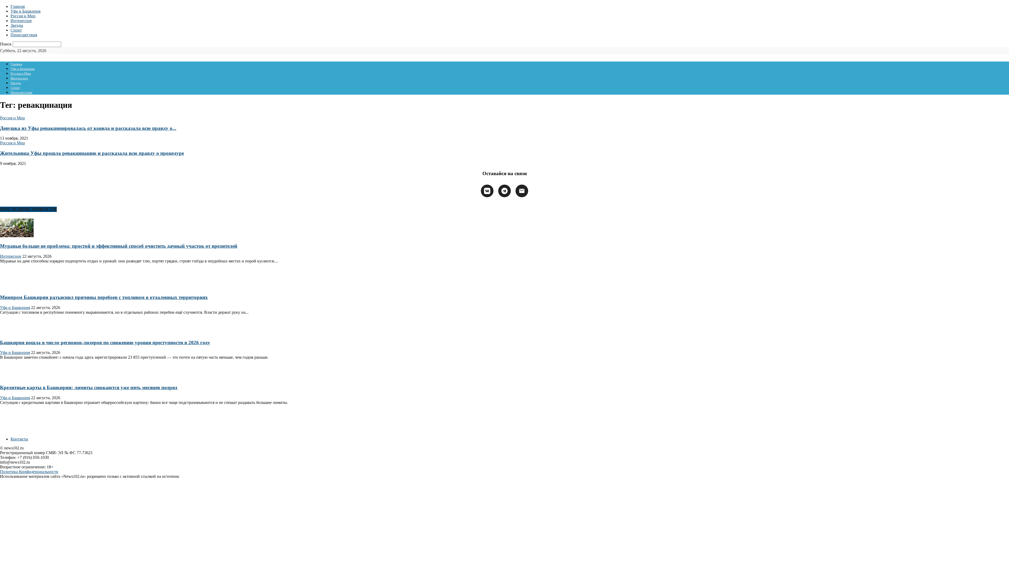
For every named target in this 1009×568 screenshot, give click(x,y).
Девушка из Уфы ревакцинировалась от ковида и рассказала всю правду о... (88, 128)
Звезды (17, 25)
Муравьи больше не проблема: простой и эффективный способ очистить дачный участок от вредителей (118, 246)
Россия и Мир (23, 16)
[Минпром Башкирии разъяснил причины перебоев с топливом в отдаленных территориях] (17, 287)
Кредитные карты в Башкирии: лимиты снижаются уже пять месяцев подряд (88, 387)
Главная (18, 6)
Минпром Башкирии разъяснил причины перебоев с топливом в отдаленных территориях (104, 297)
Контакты (19, 439)
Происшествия (24, 35)
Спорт (16, 30)
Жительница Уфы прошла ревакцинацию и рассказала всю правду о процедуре (92, 153)
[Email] (522, 191)
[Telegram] (504, 191)
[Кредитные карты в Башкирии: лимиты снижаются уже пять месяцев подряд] (17, 377)
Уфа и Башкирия (25, 11)
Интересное (21, 20)
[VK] (487, 191)
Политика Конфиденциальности (29, 471)
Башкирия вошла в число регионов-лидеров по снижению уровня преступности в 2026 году (105, 342)
